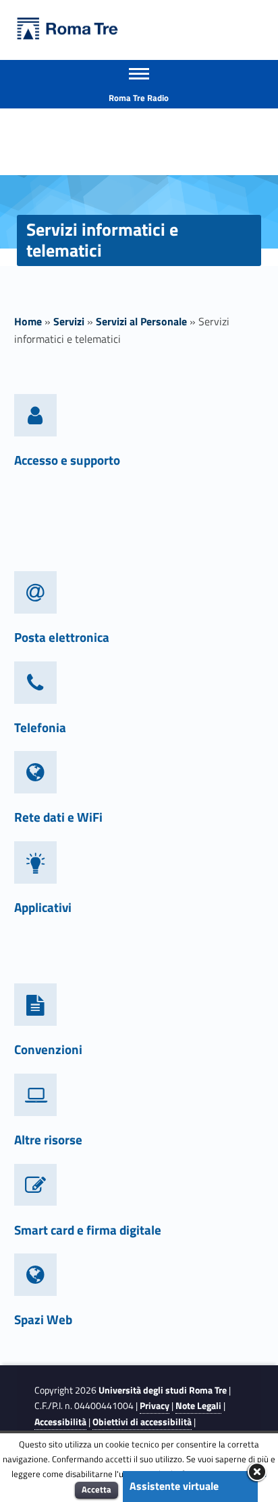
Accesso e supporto (67, 459)
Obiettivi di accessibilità (142, 1421)
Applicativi (43, 907)
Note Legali (198, 1405)
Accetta (96, 1489)
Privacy (154, 1405)
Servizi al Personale (141, 321)
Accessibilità (60, 1421)
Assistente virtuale (174, 1486)
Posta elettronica (61, 637)
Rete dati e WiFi (58, 816)
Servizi (68, 321)
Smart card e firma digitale (87, 1229)
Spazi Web (43, 1319)
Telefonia (40, 727)
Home (28, 321)
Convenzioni (48, 1049)
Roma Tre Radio (139, 97)
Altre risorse (48, 1139)
